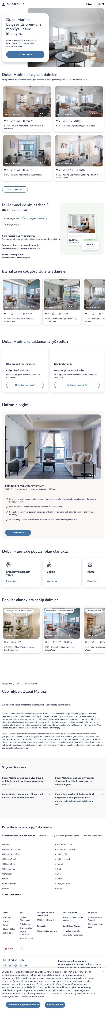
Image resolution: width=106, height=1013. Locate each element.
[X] (21, 965)
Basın (5, 925)
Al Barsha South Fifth (63, 844)
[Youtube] (26, 965)
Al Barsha (6, 844)
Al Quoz (58, 874)
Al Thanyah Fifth (9, 883)
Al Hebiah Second (62, 859)
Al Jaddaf (59, 864)
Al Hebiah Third (8, 864)
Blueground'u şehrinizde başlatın (73, 919)
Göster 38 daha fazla (11, 895)
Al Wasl (5, 888)
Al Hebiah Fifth (61, 854)
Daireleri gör (11, 581)
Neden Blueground (25, 919)
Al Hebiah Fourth (9, 859)
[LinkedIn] (10, 965)
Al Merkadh (7, 874)
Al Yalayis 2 (60, 888)
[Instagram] (15, 965)
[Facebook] (5, 965)
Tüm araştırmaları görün (95, 925)
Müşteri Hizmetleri (24, 933)
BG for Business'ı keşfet (25, 385)
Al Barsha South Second (65, 849)
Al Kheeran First (8, 869)
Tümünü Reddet (55, 1004)
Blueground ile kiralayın (47, 931)
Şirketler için (25, 924)
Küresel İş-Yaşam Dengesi (95, 919)
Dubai (18, 684)
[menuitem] (36, 706)
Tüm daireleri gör (15, 189)
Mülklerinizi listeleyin (46, 920)
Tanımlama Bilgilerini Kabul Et (23, 1004)
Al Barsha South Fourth (11, 849)
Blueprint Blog (9, 929)
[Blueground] (13, 960)
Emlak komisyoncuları (72, 931)
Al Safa (5, 879)
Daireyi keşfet (18, 532)
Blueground (7, 684)
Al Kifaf (58, 869)
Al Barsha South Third (11, 854)
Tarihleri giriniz (25, 54)
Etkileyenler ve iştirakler (73, 935)
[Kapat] (103, 971)
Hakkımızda (8, 917)
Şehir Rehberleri (26, 938)
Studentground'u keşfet (77, 385)
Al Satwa (58, 879)
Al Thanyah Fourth (62, 883)
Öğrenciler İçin (26, 928)
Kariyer (6, 921)
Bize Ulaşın (8, 933)
